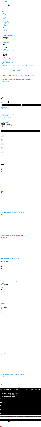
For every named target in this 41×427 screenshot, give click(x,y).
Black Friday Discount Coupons (5, 126)
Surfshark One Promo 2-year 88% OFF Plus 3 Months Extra (12, 351)
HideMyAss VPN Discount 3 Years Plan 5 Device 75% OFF (12, 235)
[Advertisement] (20, 90)
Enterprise (2, 151)
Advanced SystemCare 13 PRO (9, 35)
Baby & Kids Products (6, 22)
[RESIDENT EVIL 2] (10, 39)
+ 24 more (4, 46)
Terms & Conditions (3, 412)
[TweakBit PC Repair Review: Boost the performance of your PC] (7, 77)
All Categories (5, 30)
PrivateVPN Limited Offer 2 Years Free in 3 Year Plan (10, 258)
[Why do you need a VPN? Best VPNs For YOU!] (12, 69)
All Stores (4, 20)
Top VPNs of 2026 (4, 82)
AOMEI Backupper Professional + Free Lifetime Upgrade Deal (10, 393)
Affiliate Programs (3, 123)
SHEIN (4, 18)
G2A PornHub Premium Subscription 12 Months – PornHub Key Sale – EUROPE (12, 110)
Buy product (6, 37)
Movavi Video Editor (7, 58)
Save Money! (2, 406)
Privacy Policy (2, 410)
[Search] (9, 5)
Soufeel (2, 139)
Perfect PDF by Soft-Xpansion (9, 50)
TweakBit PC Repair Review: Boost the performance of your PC (18, 79)
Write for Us (1, 413)
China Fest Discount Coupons (4, 127)
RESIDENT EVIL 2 (6, 42)
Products (3, 31)
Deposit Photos (5, 12)
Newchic (4, 17)
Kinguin (4, 16)
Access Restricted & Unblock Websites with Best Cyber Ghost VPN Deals (12, 395)
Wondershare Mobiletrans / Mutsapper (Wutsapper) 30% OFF (9, 121)
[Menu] (0, 83)
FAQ (0, 409)
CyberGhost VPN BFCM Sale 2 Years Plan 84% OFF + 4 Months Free (12, 212)
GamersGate (2, 135)
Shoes (4, 27)
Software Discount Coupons (4, 115)
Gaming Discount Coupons (4, 108)
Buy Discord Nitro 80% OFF (4, 107)
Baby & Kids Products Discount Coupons (6, 125)
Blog (2, 63)
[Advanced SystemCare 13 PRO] (9, 32)
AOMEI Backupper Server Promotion (7, 397)
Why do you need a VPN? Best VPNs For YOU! (14, 70)
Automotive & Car (5, 21)
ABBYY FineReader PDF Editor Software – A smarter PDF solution (19, 75)
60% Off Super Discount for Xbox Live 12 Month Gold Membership (12, 374)
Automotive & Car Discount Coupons (5, 124)
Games (4, 41)
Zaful (4, 19)
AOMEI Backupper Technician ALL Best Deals (7, 114)
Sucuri (1, 143)
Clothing (4, 23)
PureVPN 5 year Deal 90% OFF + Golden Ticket (10, 281)
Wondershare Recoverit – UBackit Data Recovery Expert (8, 117)
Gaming (4, 24)
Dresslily (4, 13)
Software (4, 28)
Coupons (3, 11)
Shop (1, 405)
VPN (4, 29)
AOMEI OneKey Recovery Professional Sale (8, 394)
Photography (5, 26)
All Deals (1, 401)
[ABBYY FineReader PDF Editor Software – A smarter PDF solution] (7, 73)
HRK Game (4, 14)
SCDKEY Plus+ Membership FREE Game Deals (9, 189)
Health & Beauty (5, 25)
